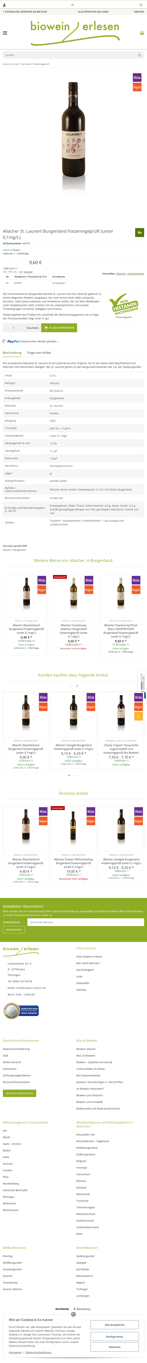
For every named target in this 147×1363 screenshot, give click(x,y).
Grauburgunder (12, 1269)
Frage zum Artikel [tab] (39, 353)
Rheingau (8, 1196)
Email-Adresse (11, 922)
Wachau (81, 1181)
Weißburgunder (12, 1262)
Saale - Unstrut (12, 1144)
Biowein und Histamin (89, 1095)
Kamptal (81, 1187)
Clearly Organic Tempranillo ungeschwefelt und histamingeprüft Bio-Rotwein (121, 748)
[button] (72, 5)
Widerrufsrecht (12, 1062)
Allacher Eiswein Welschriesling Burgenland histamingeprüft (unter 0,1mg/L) (73, 863)
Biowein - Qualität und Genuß (94, 1062)
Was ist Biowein (85, 1055)
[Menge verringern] (6, 327)
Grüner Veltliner (12, 1289)
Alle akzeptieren (115, 1324)
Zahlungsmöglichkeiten (17, 1075)
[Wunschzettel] (140, 5)
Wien (79, 1234)
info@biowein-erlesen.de (31, 988)
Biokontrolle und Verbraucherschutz (98, 1108)
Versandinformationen (16, 1082)
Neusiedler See (85, 1134)
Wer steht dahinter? (88, 963)
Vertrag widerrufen (19, 1093)
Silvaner (8, 1276)
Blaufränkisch (84, 1276)
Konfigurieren (114, 1336)
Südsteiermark (85, 1220)
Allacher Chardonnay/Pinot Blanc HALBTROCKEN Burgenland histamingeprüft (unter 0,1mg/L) (120, 630)
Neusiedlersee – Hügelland (92, 1141)
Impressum (15, 1352)
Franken (8, 1170)
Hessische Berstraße (15, 1190)
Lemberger (82, 1295)
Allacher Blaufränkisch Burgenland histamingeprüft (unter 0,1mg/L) (26, 628)
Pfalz (6, 1177)
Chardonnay (10, 1282)
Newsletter (82, 983)
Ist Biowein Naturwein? (90, 1088)
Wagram (81, 1161)
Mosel (6, 1137)
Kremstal (81, 1167)
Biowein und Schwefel (89, 1102)
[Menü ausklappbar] (5, 33)
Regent (80, 1282)
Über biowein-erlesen (89, 956)
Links (79, 976)
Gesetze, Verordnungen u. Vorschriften (99, 1082)
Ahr (5, 1130)
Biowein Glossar (86, 1049)
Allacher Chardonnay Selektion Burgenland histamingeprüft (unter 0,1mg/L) (73, 630)
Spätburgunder (85, 1256)
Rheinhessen (10, 1210)
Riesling (7, 1256)
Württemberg (11, 1183)
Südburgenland (85, 1154)
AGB (5, 1055)
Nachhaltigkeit (85, 970)
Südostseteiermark (87, 1227)
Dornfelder (82, 1269)
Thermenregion (85, 1207)
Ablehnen (115, 1346)
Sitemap (81, 989)
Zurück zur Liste (11, 64)
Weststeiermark (85, 1214)
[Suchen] (141, 55)
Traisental (82, 1200)
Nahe (6, 1157)
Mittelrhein (9, 1203)
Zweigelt (81, 1262)
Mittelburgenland (87, 1147)
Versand (28, 271)
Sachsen (8, 1163)
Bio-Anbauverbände (88, 1075)
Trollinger (82, 1289)
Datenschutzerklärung (38, 1352)
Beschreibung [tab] (12, 353)
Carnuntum (83, 1174)
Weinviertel (83, 1194)
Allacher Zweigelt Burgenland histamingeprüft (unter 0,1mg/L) (73, 747)
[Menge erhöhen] (20, 327)
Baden (7, 1150)
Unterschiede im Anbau (90, 1068)
